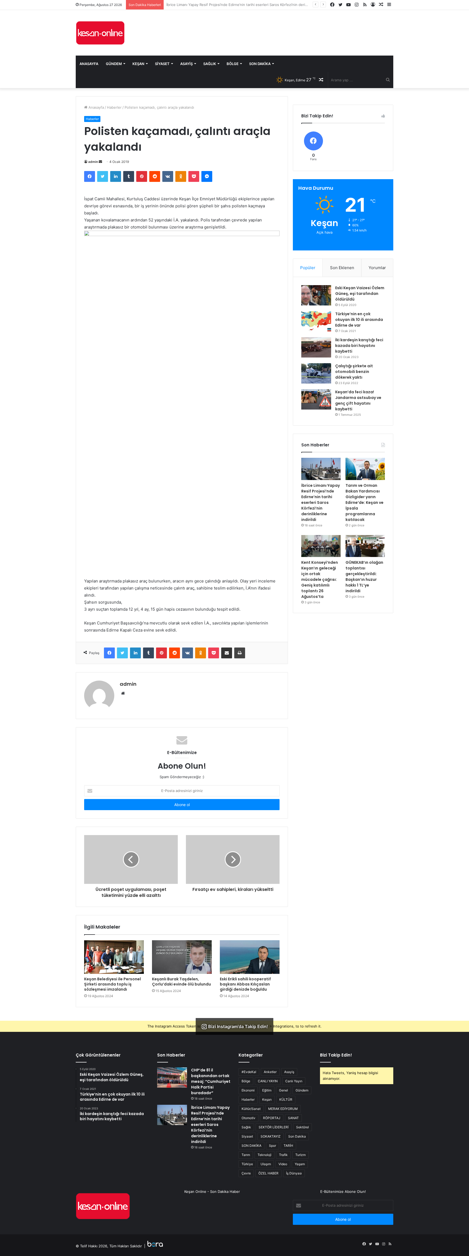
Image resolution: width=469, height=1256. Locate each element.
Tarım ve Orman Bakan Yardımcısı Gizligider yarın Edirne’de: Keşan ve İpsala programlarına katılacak (249, 4)
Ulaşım (266, 1164)
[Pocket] (193, 176)
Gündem (114, 64)
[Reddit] (154, 176)
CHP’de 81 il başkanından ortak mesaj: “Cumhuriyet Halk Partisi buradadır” (210, 1081)
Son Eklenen (342, 267)
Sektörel (302, 1127)
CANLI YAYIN (268, 1081)
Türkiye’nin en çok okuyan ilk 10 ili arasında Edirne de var (359, 319)
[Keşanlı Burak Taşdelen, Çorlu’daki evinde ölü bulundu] (182, 957)
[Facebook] (89, 176)
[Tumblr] (128, 176)
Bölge (233, 64)
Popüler (307, 267)
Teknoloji (264, 1155)
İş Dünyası (294, 1173)
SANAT (293, 1118)
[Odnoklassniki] (180, 176)
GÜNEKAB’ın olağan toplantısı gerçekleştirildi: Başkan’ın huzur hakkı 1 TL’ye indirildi (364, 577)
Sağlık (209, 64)
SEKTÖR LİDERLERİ (274, 1127)
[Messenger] (206, 176)
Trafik (283, 1155)
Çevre (246, 1173)
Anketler (270, 1072)
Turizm (300, 1155)
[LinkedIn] (115, 176)
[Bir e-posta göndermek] (100, 162)
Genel (283, 1090)
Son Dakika (260, 64)
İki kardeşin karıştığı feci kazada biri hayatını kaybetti (359, 345)
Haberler (114, 107)
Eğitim (266, 1090)
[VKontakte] (167, 176)
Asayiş (186, 64)
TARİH (288, 1146)
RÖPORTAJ (271, 1118)
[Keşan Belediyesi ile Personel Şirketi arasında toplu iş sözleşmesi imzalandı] (114, 957)
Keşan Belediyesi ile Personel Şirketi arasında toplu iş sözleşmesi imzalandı (112, 984)
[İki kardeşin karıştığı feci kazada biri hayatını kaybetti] (316, 347)
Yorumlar (377, 267)
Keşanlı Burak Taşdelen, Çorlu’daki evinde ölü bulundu (181, 981)
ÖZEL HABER (268, 1173)
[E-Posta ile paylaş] (226, 653)
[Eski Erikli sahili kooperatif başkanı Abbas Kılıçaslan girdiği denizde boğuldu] (250, 957)
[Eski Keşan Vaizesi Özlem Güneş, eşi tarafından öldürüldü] (316, 295)
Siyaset (162, 64)
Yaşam (300, 1164)
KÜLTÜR (285, 1099)
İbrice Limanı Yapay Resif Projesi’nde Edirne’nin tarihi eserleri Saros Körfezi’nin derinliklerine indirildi (320, 502)
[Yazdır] (239, 653)
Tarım (246, 1155)
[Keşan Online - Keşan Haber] (100, 33)
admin (93, 162)
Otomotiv (248, 1118)
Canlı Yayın (293, 1081)
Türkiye (247, 1164)
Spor (272, 1146)
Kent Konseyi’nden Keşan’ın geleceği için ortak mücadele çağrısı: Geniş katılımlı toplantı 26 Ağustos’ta (319, 579)
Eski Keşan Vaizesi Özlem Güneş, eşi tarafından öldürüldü (359, 293)
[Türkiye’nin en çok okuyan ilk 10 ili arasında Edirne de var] (316, 321)
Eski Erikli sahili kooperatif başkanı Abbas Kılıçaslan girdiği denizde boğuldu (245, 984)
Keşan (138, 64)
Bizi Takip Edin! (336, 1055)
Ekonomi (248, 1090)
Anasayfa (89, 64)
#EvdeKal (249, 1072)
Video (282, 1164)
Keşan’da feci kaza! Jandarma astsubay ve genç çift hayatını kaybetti (358, 400)
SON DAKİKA (251, 1146)
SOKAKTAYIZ (271, 1136)
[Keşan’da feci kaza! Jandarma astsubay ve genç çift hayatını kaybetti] (316, 399)
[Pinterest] (141, 176)
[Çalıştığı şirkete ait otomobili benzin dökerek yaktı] (316, 373)
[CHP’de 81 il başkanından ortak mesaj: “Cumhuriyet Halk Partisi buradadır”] (172, 1077)
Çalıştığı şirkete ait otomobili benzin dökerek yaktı (354, 371)
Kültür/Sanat (251, 1109)
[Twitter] (102, 176)
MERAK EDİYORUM (283, 1109)
